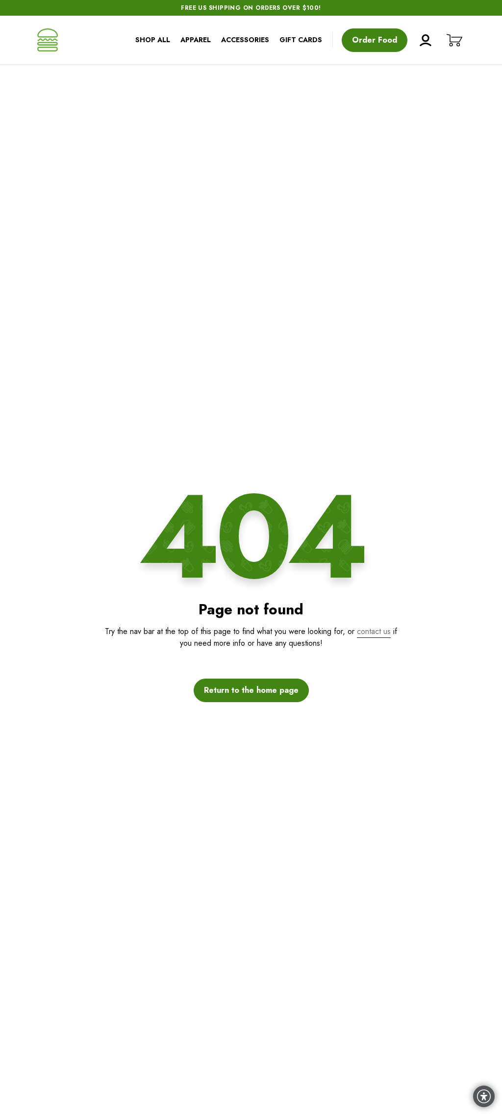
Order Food (374, 40)
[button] (454, 40)
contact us (374, 631)
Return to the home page (251, 690)
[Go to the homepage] (47, 40)
